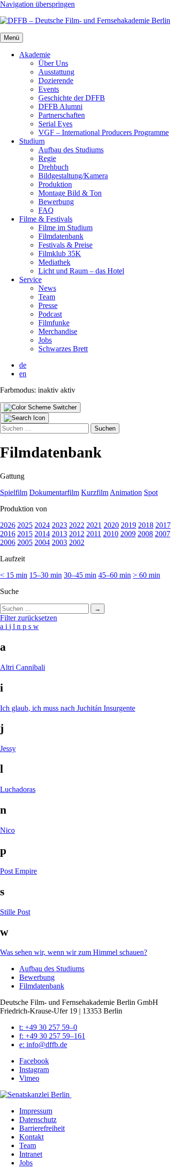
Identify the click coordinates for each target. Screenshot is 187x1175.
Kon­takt (31, 1137)
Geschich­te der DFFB (71, 98)
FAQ (46, 210)
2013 (59, 534)
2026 (7, 525)
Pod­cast (50, 314)
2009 (128, 534)
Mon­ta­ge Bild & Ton (70, 193)
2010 (110, 534)
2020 (111, 525)
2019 (128, 525)
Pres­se (48, 305)
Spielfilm (13, 492)
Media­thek (54, 262)
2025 (25, 525)
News (47, 288)
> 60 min (146, 575)
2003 (59, 542)
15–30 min (45, 575)
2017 (163, 525)
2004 (42, 542)
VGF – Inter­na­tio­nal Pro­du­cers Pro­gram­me (103, 132)
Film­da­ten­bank (60, 236)
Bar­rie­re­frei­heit (42, 1128)
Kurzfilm (94, 492)
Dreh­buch (53, 167)
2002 (76, 542)
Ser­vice (30, 279)
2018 (145, 525)
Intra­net (30, 1154)
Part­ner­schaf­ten (61, 115)
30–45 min (80, 575)
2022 (76, 525)
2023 (59, 525)
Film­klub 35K (59, 253)
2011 (93, 534)
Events (48, 89)
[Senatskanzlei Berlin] (35, 1094)
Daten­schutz (38, 1119)
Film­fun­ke (54, 323)
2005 (25, 542)
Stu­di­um (32, 141)
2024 (42, 525)
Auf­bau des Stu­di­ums (71, 150)
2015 (25, 534)
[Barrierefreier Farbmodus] (40, 407)
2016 (7, 534)
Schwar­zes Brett (63, 349)
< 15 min (13, 575)
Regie (47, 158)
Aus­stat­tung (56, 72)
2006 (7, 542)
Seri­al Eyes (55, 124)
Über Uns (53, 63)
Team (46, 297)
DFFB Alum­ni (60, 106)
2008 (145, 534)
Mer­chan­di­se (57, 331)
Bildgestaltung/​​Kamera (73, 176)
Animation (126, 492)
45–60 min (114, 575)
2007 (162, 534)
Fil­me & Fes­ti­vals (45, 219)
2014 (42, 534)
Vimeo (29, 1078)
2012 (76, 534)
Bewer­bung (56, 202)
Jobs (45, 340)
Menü (11, 37)
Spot (151, 492)
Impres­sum (35, 1111)
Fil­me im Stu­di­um (65, 227)
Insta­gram (34, 1069)
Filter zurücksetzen (28, 618)
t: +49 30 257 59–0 (48, 1027)
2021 (94, 525)
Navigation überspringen (37, 4)
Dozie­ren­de (55, 80)
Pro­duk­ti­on (55, 184)
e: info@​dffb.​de (43, 1044)
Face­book (34, 1061)
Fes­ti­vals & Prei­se (65, 245)
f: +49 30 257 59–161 (52, 1036)
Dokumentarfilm (54, 492)
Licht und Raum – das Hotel (81, 271)
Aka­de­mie (34, 54)
